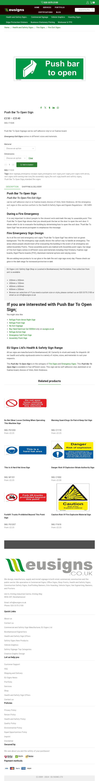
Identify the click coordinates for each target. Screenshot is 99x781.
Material (7, 144)
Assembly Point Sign (18, 338)
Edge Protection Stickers (17, 22)
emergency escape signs (31, 174)
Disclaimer (8, 741)
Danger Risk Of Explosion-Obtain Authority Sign (72, 467)
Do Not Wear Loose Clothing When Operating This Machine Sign (24, 421)
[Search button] (93, 10)
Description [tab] (12, 187)
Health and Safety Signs (16, 17)
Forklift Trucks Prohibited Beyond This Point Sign (24, 516)
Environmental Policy (13, 728)
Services (47, 7)
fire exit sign (55, 176)
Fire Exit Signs (54, 27)
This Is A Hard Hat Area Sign (17, 467)
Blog (58, 12)
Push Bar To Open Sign (14, 179)
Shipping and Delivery (13, 673)
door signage (14, 174)
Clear (31, 158)
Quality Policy (10, 723)
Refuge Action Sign (17, 332)
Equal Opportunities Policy (15, 732)
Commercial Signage (39, 17)
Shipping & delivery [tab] (32, 187)
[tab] (12, 186)
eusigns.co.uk (48, 329)
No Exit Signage (16, 326)
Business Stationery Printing (43, 22)
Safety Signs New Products (16, 640)
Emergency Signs (68, 364)
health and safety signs (71, 176)
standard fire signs (33, 179)
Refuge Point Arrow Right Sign (22, 320)
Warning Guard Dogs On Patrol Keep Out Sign (71, 420)
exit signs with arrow (80, 174)
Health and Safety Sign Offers (17, 636)
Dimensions (9, 154)
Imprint (7, 736)
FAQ (6, 669)
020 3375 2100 (50, 2)
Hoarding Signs (74, 17)
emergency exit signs (52, 174)
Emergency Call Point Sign (20, 335)
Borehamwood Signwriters (15, 632)
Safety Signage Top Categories (17, 649)
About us (8, 618)
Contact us (9, 623)
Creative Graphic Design (14, 654)
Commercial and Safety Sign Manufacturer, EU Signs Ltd (28, 627)
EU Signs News (10, 677)
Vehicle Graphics (58, 17)
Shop (6, 691)
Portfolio (60, 7)
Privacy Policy (10, 710)
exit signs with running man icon (18, 176)
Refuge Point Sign (17, 323)
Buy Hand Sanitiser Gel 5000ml (22, 329)
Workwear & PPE (65, 22)
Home (36, 7)
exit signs (66, 174)
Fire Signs (40, 27)
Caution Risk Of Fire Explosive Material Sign (71, 514)
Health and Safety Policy (15, 719)
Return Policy (10, 714)
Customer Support (12, 664)
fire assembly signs (40, 176)
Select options (35, 413)
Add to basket (28, 165)
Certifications (45, 12)
